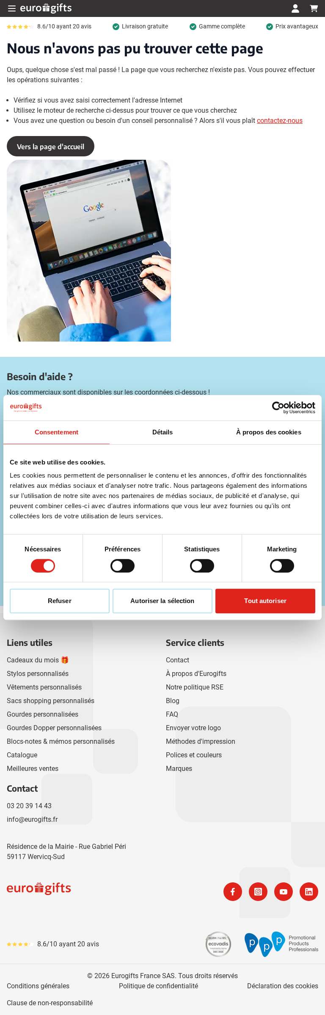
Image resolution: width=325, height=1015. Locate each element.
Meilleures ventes (32, 769)
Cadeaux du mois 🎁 (38, 660)
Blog (172, 701)
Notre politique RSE (194, 687)
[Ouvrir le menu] (12, 8)
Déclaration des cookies (282, 986)
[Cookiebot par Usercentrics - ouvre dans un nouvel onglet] (278, 407)
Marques (179, 769)
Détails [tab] (162, 432)
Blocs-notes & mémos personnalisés (61, 741)
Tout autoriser (265, 600)
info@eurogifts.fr (32, 819)
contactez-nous (280, 121)
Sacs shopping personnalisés (50, 701)
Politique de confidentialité (158, 986)
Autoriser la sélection (162, 600)
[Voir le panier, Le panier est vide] (314, 8)
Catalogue (22, 755)
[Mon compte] (295, 8)
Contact (177, 660)
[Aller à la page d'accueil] (46, 8)
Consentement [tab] (56, 432)
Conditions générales (38, 986)
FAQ (172, 714)
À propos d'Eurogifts (196, 674)
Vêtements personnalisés (44, 687)
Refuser (60, 600)
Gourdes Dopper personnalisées (54, 728)
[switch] (122, 566)
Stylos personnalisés (38, 674)
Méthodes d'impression (200, 741)
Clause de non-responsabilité (50, 1003)
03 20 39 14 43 (29, 806)
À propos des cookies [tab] (268, 432)
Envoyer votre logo (193, 728)
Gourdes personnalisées (42, 714)
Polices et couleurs (194, 755)
